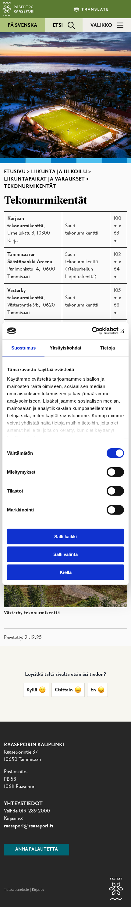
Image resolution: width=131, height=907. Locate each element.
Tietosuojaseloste (16, 889)
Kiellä (66, 572)
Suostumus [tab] (23, 347)
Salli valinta (65, 554)
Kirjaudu (38, 889)
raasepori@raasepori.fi (28, 826)
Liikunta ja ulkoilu (59, 172)
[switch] (115, 472)
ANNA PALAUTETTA (36, 849)
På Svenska (22, 25)
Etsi (58, 25)
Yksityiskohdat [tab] (65, 347)
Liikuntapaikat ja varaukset (44, 179)
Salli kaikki (65, 536)
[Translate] (92, 9)
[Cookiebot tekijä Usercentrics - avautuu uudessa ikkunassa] (97, 331)
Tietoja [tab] (107, 347)
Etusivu (15, 172)
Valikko (101, 25)
